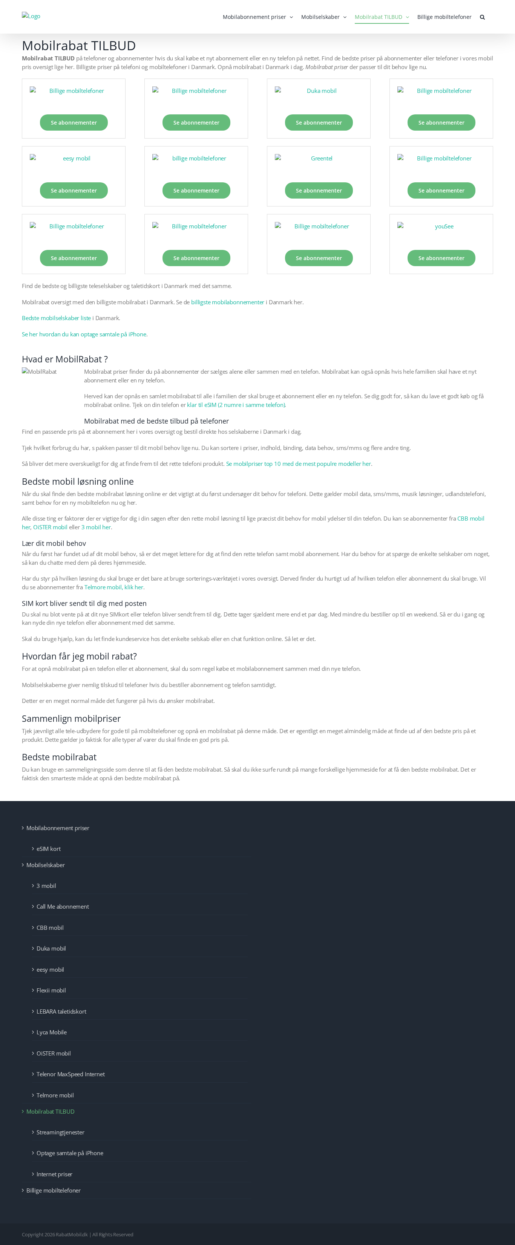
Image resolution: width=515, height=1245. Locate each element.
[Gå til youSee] (441, 232)
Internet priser (54, 1174)
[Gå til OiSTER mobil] (196, 232)
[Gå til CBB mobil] (196, 96)
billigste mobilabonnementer (227, 302)
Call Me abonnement (63, 906)
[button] (482, 17)
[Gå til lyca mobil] (74, 232)
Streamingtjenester (60, 1132)
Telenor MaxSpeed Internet (71, 1074)
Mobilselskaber (45, 865)
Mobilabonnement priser (57, 828)
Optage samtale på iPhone (70, 1153)
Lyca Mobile (52, 1032)
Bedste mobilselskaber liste (56, 318)
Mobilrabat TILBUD (50, 1111)
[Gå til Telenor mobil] (319, 232)
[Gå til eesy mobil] (74, 164)
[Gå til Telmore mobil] (441, 96)
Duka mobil (51, 948)
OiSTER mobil (50, 527)
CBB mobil (50, 927)
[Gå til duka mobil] (319, 96)
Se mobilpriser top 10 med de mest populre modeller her (298, 463)
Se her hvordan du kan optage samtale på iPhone (84, 334)
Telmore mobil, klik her (113, 587)
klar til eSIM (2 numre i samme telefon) (236, 404)
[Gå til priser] (319, 164)
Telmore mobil (55, 1095)
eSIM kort (48, 848)
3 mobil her (96, 527)
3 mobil (46, 885)
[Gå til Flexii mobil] (196, 164)
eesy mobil (50, 969)
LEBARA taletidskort (61, 1011)
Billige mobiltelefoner (53, 1190)
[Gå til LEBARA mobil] (441, 164)
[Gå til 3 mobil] (74, 96)
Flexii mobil (51, 990)
